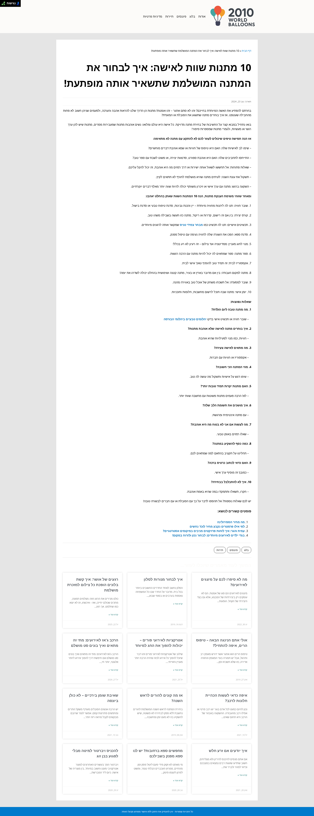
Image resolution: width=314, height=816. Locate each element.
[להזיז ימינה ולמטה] (4, 4)
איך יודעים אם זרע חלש (228, 750)
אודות (201, 16)
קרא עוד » (242, 609)
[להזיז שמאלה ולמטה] (2, 4)
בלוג (192, 16)
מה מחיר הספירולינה (231, 522)
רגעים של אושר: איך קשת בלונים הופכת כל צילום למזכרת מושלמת (92, 584)
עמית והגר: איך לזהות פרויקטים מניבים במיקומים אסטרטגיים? (204, 531)
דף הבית (246, 51)
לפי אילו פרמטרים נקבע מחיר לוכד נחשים (217, 526)
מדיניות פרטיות (152, 16)
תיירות (169, 16)
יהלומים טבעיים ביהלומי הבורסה (185, 319)
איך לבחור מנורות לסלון (163, 579)
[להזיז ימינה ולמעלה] (4, 2)
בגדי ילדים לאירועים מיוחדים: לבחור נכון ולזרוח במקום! (208, 535)
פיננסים (181, 16)
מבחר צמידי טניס (191, 225)
